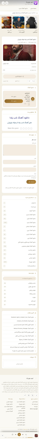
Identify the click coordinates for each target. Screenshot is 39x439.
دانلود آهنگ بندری (31, 215)
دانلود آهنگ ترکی (31, 219)
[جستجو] (3, 3)
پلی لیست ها (35, 404)
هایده (34, 297)
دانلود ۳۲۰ (13, 101)
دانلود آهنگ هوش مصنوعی (29, 246)
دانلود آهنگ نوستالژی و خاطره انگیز (27, 242)
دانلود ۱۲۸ (13, 97)
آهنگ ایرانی (10, 409)
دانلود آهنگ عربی (31, 230)
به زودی (34, 203)
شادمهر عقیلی (31, 287)
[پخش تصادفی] (26, 434)
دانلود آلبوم (33, 211)
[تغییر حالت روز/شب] (6, 3)
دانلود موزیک (32, 262)
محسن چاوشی (31, 283)
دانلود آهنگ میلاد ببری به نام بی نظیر (25, 336)
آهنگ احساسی (9, 411)
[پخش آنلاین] (28, 26)
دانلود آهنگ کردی (31, 234)
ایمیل (34, 166)
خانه (35, 13)
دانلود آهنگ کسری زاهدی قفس (26, 343)
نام (35, 158)
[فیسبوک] (36, 395)
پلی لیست (33, 207)
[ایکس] (32, 395)
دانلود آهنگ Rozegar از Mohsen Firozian (24, 328)
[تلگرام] (24, 395)
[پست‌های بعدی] (2, 24)
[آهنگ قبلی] (16, 434)
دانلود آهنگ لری (31, 238)
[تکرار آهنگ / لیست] (12, 434)
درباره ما (36, 406)
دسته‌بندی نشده (32, 266)
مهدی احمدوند (31, 305)
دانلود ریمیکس (32, 254)
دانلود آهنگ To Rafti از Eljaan (26, 340)
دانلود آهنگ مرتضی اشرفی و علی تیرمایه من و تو (22, 347)
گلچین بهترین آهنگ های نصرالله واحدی (24, 332)
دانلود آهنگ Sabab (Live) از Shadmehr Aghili (22, 317)
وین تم (27, 431)
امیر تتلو (33, 301)
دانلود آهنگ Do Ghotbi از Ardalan (25, 321)
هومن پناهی (32, 290)
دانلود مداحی (32, 258)
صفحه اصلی (33, 8)
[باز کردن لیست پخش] (2, 435)
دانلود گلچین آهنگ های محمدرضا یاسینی (24, 325)
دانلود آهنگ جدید (23, 8)
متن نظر (34, 143)
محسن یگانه (32, 294)
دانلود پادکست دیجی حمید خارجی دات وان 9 (23, 351)
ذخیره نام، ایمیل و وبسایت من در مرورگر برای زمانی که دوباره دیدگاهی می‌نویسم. (20, 177)
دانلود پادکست (32, 250)
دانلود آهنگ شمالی (31, 226)
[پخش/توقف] (19, 434)
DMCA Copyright (34, 409)
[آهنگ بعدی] (23, 434)
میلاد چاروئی (30, 13)
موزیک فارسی (9, 402)
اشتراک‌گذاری (18, 76)
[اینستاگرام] (28, 395)
